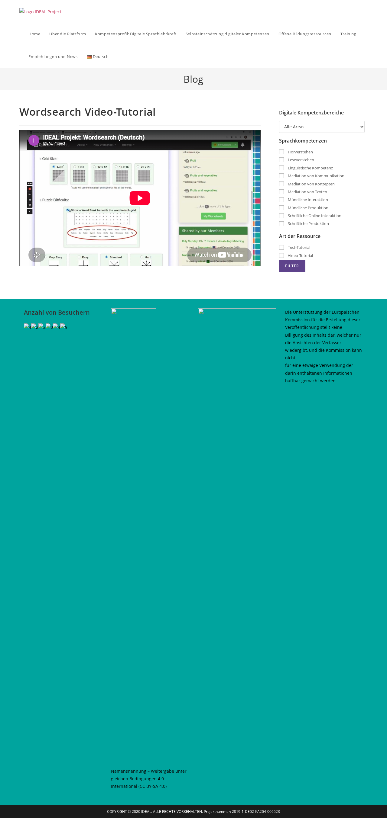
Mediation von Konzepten (311, 184)
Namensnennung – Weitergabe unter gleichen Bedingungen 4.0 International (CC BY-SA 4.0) (149, 778)
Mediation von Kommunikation (315, 175)
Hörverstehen (300, 152)
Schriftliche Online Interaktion (314, 215)
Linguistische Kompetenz (310, 168)
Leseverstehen (300, 159)
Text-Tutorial (298, 247)
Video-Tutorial (300, 255)
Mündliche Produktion (307, 207)
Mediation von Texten (307, 191)
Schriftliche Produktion (308, 223)
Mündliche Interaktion (307, 199)
